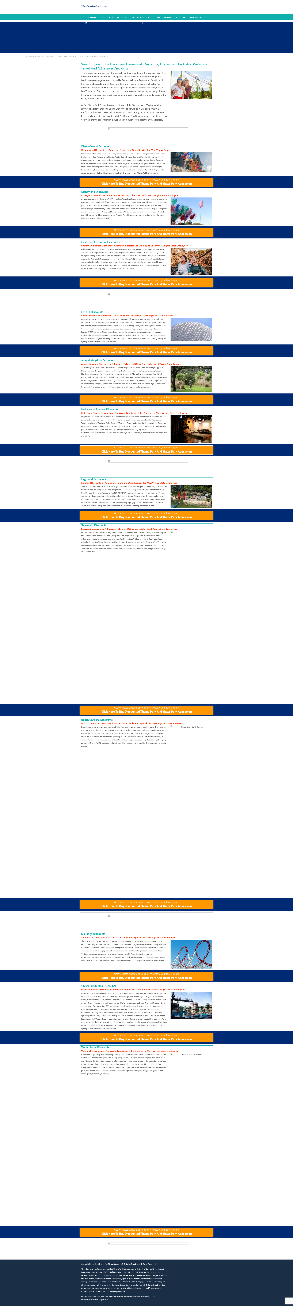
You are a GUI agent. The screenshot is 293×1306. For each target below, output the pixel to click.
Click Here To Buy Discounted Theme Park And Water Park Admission (146, 183)
